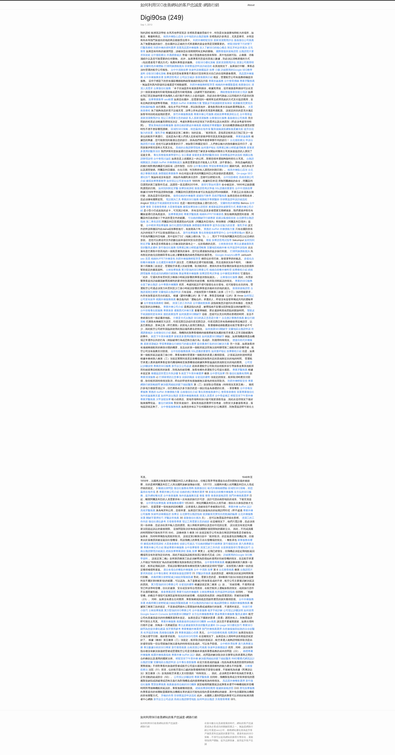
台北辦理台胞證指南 (191, 514)
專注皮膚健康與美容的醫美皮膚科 (196, 625)
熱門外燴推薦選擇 (239, 495)
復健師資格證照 (225, 688)
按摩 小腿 (214, 69)
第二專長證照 (153, 221)
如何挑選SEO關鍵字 (190, 314)
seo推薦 (211, 621)
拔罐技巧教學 (204, 195)
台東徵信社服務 (162, 88)
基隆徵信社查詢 (192, 517)
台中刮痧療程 (231, 177)
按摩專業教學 (156, 99)
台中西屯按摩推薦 (156, 502)
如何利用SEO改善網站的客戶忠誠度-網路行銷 (179, 4)
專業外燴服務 (168, 621)
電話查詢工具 (173, 199)
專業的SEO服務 (190, 199)
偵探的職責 (188, 377)
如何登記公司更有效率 (179, 180)
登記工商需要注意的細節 (174, 117)
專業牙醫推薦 (247, 80)
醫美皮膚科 (241, 614)
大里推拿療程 (172, 543)
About (251, 4)
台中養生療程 (201, 166)
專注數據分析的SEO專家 (157, 647)
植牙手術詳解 (215, 610)
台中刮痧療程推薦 (217, 632)
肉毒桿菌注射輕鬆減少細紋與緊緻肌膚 (172, 577)
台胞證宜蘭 (146, 662)
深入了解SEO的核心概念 (213, 47)
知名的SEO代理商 (188, 636)
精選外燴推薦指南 (161, 654)
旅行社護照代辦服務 (180, 225)
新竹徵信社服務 (167, 247)
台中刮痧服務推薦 (181, 351)
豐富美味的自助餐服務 (161, 125)
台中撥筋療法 (158, 54)
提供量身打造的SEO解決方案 (213, 343)
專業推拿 (168, 310)
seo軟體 (168, 99)
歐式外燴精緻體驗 (217, 488)
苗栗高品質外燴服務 (188, 47)
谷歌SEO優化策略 (205, 62)
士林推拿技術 (225, 243)
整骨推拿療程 (228, 391)
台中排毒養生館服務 (151, 310)
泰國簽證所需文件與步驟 (164, 373)
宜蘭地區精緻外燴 (217, 247)
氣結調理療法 (221, 602)
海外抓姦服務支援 (150, 395)
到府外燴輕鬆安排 (203, 40)
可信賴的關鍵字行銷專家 (201, 217)
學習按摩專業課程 (219, 166)
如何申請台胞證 (169, 395)
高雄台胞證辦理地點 (185, 699)
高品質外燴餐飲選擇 (234, 680)
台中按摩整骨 (192, 547)
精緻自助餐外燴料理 (220, 269)
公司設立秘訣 (187, 77)
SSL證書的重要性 (224, 188)
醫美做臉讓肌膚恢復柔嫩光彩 (227, 129)
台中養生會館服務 (187, 662)
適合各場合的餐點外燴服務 (178, 569)
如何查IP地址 (208, 147)
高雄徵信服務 (166, 632)
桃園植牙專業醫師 (212, 125)
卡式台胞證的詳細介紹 (201, 602)
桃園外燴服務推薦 (166, 299)
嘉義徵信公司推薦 (244, 40)
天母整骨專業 (159, 206)
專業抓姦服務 (216, 80)
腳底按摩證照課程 (154, 543)
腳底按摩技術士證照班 (195, 206)
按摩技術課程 (187, 188)
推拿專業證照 (169, 591)
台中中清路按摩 (180, 69)
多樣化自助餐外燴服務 (221, 491)
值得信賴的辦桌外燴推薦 (187, 125)
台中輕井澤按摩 (228, 643)
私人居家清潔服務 (199, 117)
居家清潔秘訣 (151, 343)
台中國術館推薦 (202, 303)
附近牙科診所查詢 (237, 47)
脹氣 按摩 (191, 551)
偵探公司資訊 (187, 543)
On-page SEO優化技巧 (229, 625)
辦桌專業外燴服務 (189, 273)
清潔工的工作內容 (182, 303)
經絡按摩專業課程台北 (227, 114)
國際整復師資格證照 (227, 51)
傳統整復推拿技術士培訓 (234, 91)
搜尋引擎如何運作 (211, 184)
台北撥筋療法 (237, 140)
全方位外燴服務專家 (203, 614)
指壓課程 (233, 632)
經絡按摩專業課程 (176, 551)
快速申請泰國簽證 (199, 69)
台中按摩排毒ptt (236, 232)
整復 (208, 240)
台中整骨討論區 (163, 158)
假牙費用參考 (173, 628)
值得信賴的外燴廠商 (184, 195)
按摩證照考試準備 (210, 273)
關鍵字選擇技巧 (154, 517)
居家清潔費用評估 (223, 40)
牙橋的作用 (167, 695)
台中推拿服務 (170, 495)
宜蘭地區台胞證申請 (169, 291)
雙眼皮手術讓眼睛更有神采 (217, 103)
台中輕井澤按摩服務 (157, 225)
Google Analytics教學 (227, 254)
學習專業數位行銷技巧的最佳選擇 (177, 343)
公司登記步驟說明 (233, 610)
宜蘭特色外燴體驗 (153, 66)
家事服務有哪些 (175, 502)
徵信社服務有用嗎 (239, 373)
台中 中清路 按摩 (203, 569)
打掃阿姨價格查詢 (174, 66)
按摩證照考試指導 (222, 240)
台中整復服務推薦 (171, 406)
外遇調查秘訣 (174, 54)
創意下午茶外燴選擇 (162, 336)
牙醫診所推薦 (171, 517)
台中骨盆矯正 (223, 395)
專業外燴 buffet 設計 (240, 506)
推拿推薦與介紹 (204, 77)
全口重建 (186, 154)
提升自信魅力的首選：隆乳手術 (230, 225)
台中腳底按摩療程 (230, 273)
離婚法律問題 (165, 488)
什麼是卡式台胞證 (183, 317)
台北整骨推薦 (226, 569)
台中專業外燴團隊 (168, 284)
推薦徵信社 (244, 84)
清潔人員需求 (207, 395)
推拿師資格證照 (242, 288)
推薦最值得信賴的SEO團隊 (191, 621)
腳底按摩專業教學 (156, 180)
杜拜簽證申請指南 (237, 247)
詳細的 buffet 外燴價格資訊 (166, 162)
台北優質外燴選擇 (166, 262)
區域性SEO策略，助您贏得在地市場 (190, 129)
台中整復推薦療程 (153, 303)
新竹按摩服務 (190, 232)
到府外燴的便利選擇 (165, 47)
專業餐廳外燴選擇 (191, 628)
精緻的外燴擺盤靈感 (226, 84)
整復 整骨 (205, 495)
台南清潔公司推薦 (197, 647)
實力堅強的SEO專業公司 (195, 269)
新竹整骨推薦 (179, 647)
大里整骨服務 (175, 206)
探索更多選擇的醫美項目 (205, 154)
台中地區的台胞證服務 (196, 36)
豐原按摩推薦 (158, 684)
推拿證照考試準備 (205, 188)
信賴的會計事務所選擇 (192, 491)
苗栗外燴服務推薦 (189, 395)
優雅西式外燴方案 (184, 310)
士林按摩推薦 (173, 269)
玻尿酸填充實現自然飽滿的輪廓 (220, 514)
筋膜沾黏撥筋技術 (226, 217)
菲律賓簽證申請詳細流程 (198, 66)
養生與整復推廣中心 (209, 391)
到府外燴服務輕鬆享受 (202, 84)
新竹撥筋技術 (230, 543)
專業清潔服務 (147, 377)
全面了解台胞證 (149, 284)
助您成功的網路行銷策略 (164, 273)
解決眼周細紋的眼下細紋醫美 (177, 384)
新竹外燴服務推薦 (183, 114)
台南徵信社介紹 (162, 332)
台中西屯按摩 (217, 373)
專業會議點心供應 (188, 632)
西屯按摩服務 (247, 688)
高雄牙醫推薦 (219, 195)
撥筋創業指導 (171, 314)
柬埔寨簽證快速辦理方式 (222, 206)
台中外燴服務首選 (153, 77)
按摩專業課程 (176, 214)
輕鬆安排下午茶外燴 (242, 395)
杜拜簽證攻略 (151, 632)
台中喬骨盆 (246, 114)
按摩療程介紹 (240, 269)
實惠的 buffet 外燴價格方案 (186, 103)
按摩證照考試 (172, 77)
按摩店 (175, 514)
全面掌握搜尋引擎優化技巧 (235, 547)
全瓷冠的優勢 (202, 377)
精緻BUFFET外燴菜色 (212, 214)
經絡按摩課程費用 (205, 688)
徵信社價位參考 (157, 521)
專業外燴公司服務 (204, 114)
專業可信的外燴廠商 (188, 591)
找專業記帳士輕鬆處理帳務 (231, 147)
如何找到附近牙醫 (168, 188)
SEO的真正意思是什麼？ (207, 317)
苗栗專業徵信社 (245, 391)
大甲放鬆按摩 (164, 399)
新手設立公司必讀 (181, 365)
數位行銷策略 (165, 402)
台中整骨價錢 (231, 80)
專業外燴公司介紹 (173, 306)
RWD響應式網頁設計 (243, 658)
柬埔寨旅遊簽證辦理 (180, 573)
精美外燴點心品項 (173, 36)
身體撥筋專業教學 (168, 173)
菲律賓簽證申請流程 (231, 154)
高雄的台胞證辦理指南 (188, 147)
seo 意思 (145, 258)
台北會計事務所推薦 (233, 317)
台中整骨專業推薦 (215, 562)
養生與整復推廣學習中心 (167, 154)
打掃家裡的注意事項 (170, 377)
